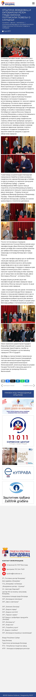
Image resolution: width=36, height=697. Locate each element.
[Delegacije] (18, 333)
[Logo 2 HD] (18, 492)
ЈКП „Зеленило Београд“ (10, 607)
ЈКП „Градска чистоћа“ (10, 612)
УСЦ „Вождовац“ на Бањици (12, 584)
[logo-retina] (7, 3)
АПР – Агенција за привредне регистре (16, 648)
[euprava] (18, 473)
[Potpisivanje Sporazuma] (18, 145)
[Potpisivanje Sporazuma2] (18, 314)
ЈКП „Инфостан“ (7, 625)
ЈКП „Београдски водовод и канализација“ (17, 633)
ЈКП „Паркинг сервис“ (10, 615)
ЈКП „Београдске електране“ (12, 599)
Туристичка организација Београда (14, 643)
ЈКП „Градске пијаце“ (9, 609)
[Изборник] (33, 3)
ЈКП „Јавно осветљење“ (10, 602)
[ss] (18, 431)
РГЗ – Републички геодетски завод (14, 646)
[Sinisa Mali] (18, 212)
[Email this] (3, 381)
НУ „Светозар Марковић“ (11, 589)
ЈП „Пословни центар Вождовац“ (13, 578)
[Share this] (8, 381)
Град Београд (7, 640)
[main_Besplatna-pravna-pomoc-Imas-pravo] (18, 456)
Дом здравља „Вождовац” (11, 581)
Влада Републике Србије (11, 638)
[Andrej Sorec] (18, 231)
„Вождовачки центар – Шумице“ (13, 586)
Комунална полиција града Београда (15, 596)
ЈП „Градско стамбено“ (10, 630)
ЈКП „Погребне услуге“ (10, 627)
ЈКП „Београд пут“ (8, 622)
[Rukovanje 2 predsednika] (18, 164)
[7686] (18, 406)
